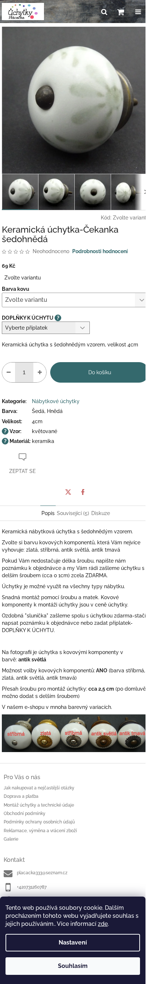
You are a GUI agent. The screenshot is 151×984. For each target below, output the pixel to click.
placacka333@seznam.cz (42, 872)
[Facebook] (82, 492)
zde (103, 923)
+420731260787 (32, 887)
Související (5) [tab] (73, 513)
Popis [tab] (48, 513)
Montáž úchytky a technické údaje (39, 805)
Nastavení (73, 942)
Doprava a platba (21, 796)
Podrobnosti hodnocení (100, 251)
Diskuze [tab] (100, 513)
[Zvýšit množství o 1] (39, 372)
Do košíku (99, 372)
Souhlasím (73, 965)
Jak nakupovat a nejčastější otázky (39, 787)
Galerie (11, 839)
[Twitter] (68, 492)
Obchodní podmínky (24, 813)
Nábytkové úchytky (56, 401)
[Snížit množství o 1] (8, 372)
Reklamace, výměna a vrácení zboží (40, 830)
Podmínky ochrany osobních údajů (39, 822)
